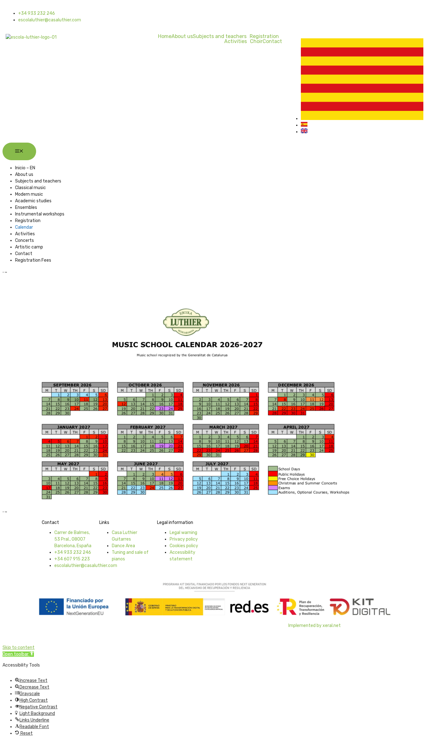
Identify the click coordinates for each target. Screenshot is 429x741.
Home (164, 36)
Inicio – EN (25, 168)
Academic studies (33, 201)
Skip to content (19, 647)
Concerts (24, 240)
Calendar (24, 227)
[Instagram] (242, 16)
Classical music (30, 187)
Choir (256, 41)
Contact (272, 41)
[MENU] (19, 151)
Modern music (29, 194)
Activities (235, 41)
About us (182, 36)
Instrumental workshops (39, 214)
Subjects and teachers (220, 36)
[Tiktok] (259, 16)
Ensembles (26, 207)
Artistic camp (29, 247)
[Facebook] (225, 16)
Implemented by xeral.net (314, 625)
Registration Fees (33, 260)
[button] (18, 654)
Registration (264, 36)
